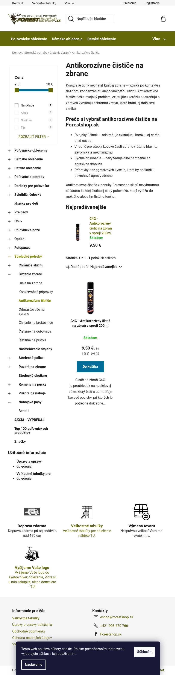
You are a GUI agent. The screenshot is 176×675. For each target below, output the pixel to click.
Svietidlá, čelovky (27, 195)
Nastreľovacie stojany (35, 349)
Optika (19, 239)
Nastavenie (33, 665)
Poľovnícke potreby (29, 177)
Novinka (36, 120)
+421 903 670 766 (114, 626)
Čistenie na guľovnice (35, 331)
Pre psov (21, 212)
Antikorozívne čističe (35, 301)
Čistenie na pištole (32, 340)
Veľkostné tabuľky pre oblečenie (34, 476)
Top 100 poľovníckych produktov (31, 431)
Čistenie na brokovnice (36, 323)
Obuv (18, 221)
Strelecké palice (31, 358)
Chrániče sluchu (31, 265)
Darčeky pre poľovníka (31, 186)
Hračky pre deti (26, 203)
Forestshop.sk (110, 634)
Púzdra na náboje (32, 393)
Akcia (36, 112)
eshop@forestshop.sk (116, 617)
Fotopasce (22, 248)
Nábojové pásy (30, 402)
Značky (20, 441)
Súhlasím (144, 652)
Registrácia (152, 3)
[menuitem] (29, 39)
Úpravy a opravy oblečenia (29, 463)
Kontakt (17, 3)
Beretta (24, 411)
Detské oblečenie (27, 168)
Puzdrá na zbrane (32, 367)
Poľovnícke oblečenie (30, 150)
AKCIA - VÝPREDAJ (29, 420)
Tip (36, 127)
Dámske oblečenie (28, 159)
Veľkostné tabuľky (44, 3)
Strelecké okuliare (33, 376)
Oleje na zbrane (30, 283)
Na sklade (36, 105)
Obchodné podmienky (28, 631)
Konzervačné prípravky (36, 292)
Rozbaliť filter (32, 137)
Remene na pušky (32, 384)
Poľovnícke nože (27, 230)
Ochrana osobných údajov (32, 638)
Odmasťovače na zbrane (32, 311)
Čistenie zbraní (30, 274)
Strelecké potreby (28, 256)
